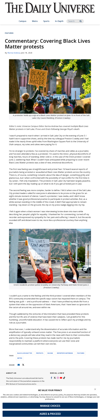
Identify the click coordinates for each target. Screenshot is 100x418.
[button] (95, 389)
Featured (9, 33)
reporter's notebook (65, 353)
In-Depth (59, 21)
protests (39, 353)
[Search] (80, 21)
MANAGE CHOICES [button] (50, 405)
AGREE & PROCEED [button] (50, 413)
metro (19, 358)
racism (50, 353)
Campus (22, 21)
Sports (46, 21)
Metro (35, 21)
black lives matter (24, 353)
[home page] (50, 10)
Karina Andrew (14, 53)
